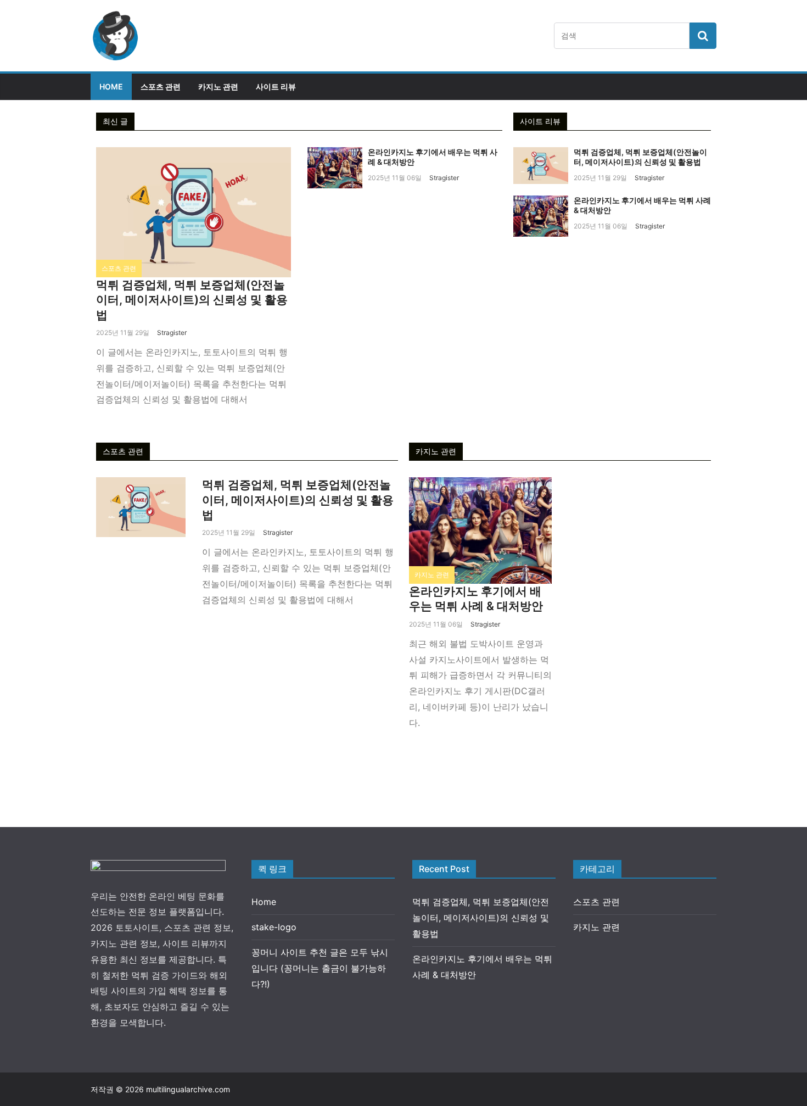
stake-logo (273, 926)
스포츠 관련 (161, 86)
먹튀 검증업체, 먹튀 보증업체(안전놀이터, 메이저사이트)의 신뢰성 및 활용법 (192, 300)
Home (111, 86)
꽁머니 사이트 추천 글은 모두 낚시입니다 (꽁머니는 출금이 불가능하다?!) (319, 968)
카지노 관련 (218, 86)
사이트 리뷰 (276, 86)
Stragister (172, 332)
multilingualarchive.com (188, 1089)
